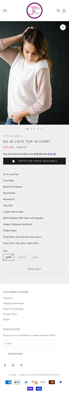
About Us (8, 298)
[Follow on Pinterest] (21, 365)
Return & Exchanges (13, 308)
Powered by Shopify (48, 375)
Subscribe (15, 353)
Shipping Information (13, 303)
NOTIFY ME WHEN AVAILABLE (38, 161)
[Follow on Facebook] (4, 365)
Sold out (34, 269)
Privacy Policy (10, 314)
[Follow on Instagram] (13, 365)
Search (6, 319)
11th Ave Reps (12, 136)
